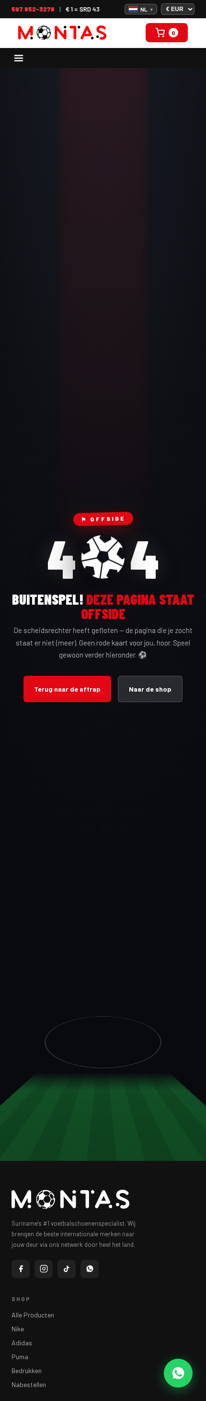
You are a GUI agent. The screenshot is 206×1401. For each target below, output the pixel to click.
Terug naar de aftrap (67, 689)
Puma (19, 1356)
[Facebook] (20, 1269)
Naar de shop (150, 689)
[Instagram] (43, 1269)
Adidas (21, 1343)
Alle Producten (32, 1315)
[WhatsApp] (89, 1269)
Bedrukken (26, 1370)
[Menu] (19, 58)
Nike (17, 1329)
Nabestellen (28, 1384)
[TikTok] (66, 1269)
